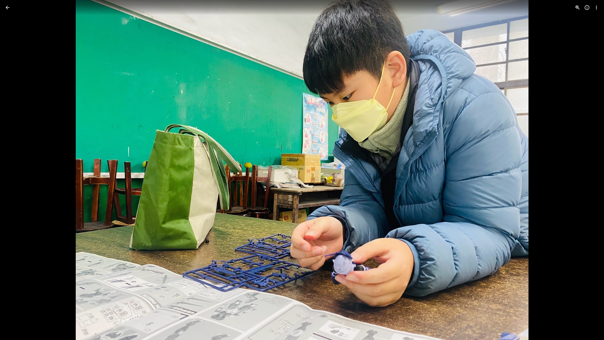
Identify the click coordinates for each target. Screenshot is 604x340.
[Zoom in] (577, 7)
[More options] (596, 7)
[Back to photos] (7, 7)
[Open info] (587, 7)
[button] (13, 170)
